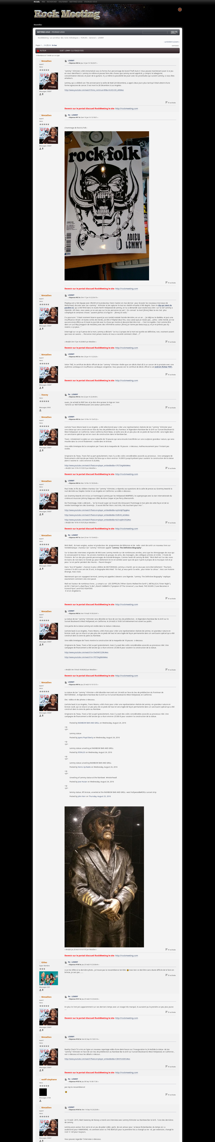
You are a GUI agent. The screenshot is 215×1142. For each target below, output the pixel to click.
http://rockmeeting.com (126, 108)
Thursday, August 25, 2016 (100, 796)
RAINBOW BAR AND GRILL (88, 723)
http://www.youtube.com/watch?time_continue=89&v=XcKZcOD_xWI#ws (94, 90)
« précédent (168, 42)
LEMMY (71, 60)
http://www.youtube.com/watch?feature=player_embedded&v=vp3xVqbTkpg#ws (97, 510)
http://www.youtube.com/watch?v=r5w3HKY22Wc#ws (86, 652)
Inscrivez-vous (58, 32)
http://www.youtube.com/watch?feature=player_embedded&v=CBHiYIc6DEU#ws (97, 1059)
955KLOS (81, 752)
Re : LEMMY (73, 115)
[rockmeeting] (43, 95)
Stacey (44, 394)
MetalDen (46, 61)
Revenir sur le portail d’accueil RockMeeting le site (89, 108)
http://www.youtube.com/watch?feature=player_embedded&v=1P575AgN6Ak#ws (98, 465)
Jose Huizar (82, 781)
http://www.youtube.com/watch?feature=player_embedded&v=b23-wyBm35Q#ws (98, 520)
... (43, 45)
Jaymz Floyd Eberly (85, 737)
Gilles (44, 962)
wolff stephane (49, 1079)
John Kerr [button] (82, 796)
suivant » (176, 42)
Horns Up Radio (84, 767)
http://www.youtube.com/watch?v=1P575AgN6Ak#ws (86, 657)
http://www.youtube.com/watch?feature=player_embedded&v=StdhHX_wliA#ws (97, 515)
